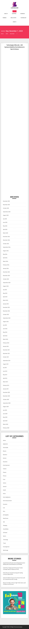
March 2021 (5, 382)
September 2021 (6, 360)
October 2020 (6, 399)
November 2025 (6, 204)
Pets (4, 511)
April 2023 (5, 297)
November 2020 (6, 396)
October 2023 (6, 279)
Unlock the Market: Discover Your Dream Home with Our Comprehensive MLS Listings (14, 578)
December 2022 (6, 307)
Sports (14, 22)
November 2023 (6, 275)
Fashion (4, 469)
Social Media (5, 529)
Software (5, 532)
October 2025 (6, 208)
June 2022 (5, 328)
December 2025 (6, 201)
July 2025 (5, 219)
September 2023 (6, 282)
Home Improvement (7, 500)
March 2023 (5, 300)
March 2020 (5, 424)
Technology (23, 17)
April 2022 (5, 336)
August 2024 (6, 251)
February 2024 (6, 265)
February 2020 (6, 428)
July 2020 (5, 410)
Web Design (5, 550)
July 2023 (5, 289)
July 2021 (5, 367)
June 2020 (5, 413)
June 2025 (5, 222)
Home (4, 493)
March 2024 (5, 261)
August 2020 (6, 406)
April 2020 (5, 421)
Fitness (4, 476)
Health (6, 13)
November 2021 (6, 353)
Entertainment (6, 465)
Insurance (5, 504)
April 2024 (5, 258)
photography (6, 515)
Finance (4, 17)
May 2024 (5, 254)
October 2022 (6, 314)
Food (4, 479)
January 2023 (6, 304)
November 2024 (6, 240)
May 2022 (5, 332)
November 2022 (6, 311)
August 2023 (6, 286)
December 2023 (6, 272)
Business (23, 13)
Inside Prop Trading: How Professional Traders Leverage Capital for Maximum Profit (13, 568)
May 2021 (5, 374)
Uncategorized (6, 547)
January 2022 (6, 346)
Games (4, 483)
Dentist (4, 458)
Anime (4, 440)
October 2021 (6, 357)
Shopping (14, 13)
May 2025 (5, 226)
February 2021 (6, 385)
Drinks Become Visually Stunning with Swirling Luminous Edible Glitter (13, 573)
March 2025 (5, 233)
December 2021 (6, 350)
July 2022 (5, 325)
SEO (4, 522)
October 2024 (6, 243)
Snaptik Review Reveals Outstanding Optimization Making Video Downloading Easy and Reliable (14, 563)
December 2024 (6, 236)
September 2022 (6, 318)
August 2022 (6, 321)
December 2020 (6, 392)
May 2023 (5, 293)
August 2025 (6, 215)
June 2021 (5, 371)
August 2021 (6, 364)
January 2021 (6, 389)
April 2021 (5, 378)
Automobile (5, 447)
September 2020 (6, 403)
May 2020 (5, 417)
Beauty (4, 451)
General (4, 486)
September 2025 (6, 212)
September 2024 (6, 247)
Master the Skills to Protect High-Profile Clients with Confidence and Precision (14, 583)
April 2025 (5, 229)
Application (5, 444)
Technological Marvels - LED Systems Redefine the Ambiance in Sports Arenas (14, 47)
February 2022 (6, 343)
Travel (4, 543)
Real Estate (13, 17)
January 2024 (6, 268)
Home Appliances (6, 497)
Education (5, 461)
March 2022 (5, 339)
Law (4, 508)
